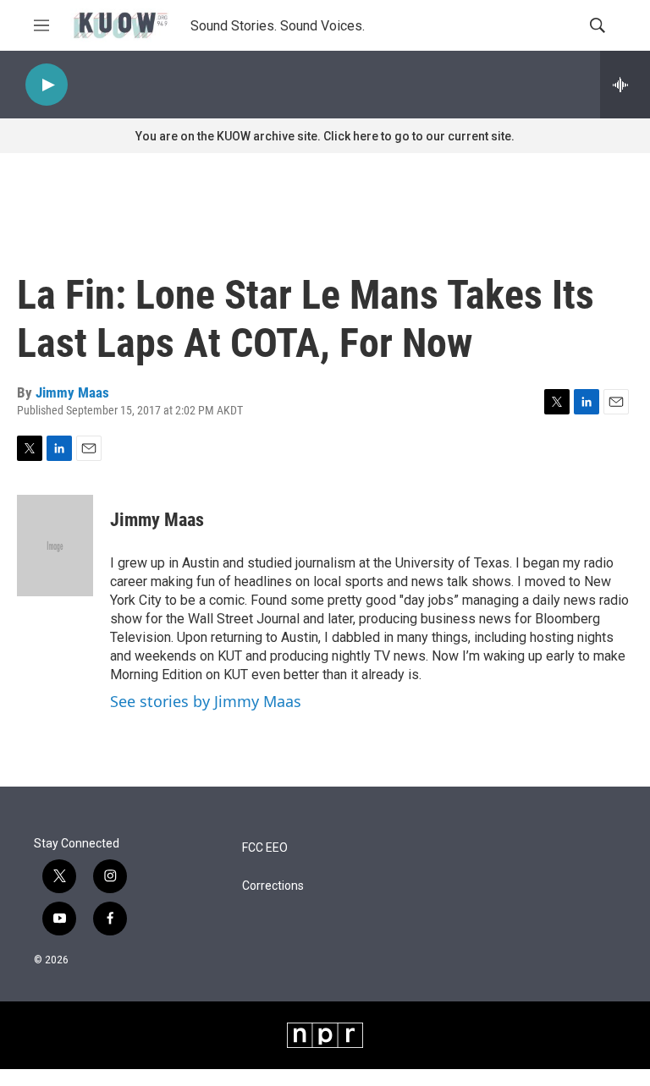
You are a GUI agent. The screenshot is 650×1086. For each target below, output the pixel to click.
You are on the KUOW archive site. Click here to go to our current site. (325, 136)
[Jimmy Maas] (55, 545)
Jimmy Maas (72, 392)
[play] (46, 85)
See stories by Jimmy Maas (205, 701)
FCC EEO (265, 848)
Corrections (273, 886)
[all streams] (625, 84)
